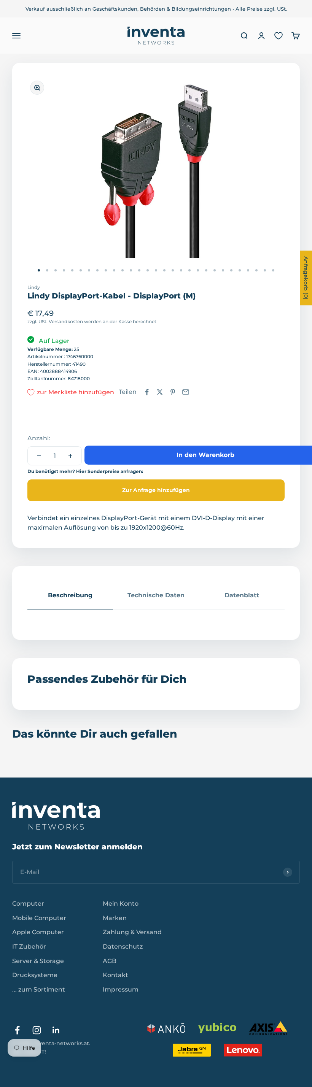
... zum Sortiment (38, 989)
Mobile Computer (39, 918)
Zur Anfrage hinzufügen (156, 490)
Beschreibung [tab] (70, 595)
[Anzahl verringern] (39, 456)
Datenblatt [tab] (241, 595)
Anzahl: (38, 438)
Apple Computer (38, 932)
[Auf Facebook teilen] (146, 392)
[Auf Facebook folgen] (17, 1030)
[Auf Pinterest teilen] (172, 392)
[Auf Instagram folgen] (37, 1030)
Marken (115, 918)
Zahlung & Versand (132, 932)
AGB (109, 961)
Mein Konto (120, 903)
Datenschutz (123, 946)
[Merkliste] (278, 36)
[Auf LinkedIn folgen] (56, 1030)
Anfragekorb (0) (305, 278)
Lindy (33, 287)
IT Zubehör (29, 946)
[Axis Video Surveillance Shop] (268, 1028)
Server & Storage (38, 961)
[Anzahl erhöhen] (70, 456)
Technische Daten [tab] (156, 595)
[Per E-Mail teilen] (185, 392)
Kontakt (115, 975)
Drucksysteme (34, 975)
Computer (28, 903)
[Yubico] (217, 1028)
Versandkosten (66, 321)
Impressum (120, 989)
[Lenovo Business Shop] (243, 1050)
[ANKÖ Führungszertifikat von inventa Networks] (166, 1028)
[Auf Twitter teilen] (159, 392)
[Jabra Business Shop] (192, 1050)
